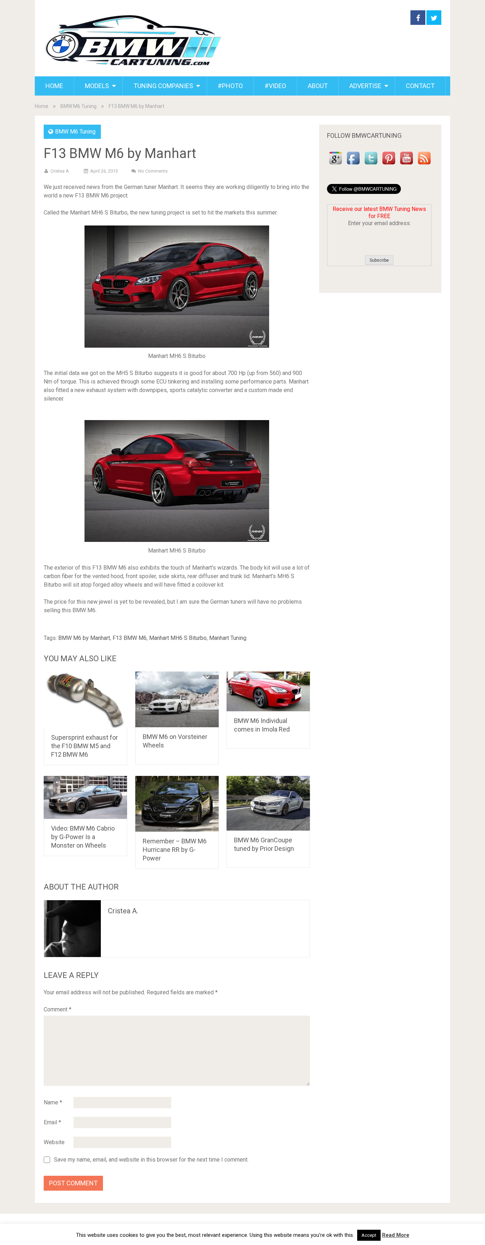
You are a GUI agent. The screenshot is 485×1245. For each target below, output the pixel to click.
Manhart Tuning (227, 638)
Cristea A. (60, 171)
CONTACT (420, 85)
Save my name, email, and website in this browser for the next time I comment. (151, 1160)
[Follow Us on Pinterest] (388, 164)
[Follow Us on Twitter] (371, 164)
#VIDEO (275, 85)
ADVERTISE (365, 85)
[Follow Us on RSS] (424, 164)
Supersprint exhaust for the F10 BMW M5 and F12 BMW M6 (84, 746)
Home (41, 106)
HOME (54, 85)
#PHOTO (230, 85)
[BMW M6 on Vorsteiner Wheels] (177, 699)
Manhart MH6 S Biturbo (178, 638)
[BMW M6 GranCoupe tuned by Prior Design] (268, 803)
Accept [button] (368, 1235)
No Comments (153, 171)
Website (54, 1142)
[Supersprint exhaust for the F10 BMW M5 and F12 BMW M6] (85, 700)
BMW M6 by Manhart (84, 638)
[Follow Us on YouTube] (406, 164)
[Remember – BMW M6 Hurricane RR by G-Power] (177, 804)
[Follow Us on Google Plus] (335, 164)
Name (53, 1102)
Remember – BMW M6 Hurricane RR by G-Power (175, 849)
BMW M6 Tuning (78, 106)
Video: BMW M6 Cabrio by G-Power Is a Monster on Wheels (83, 837)
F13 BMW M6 (130, 638)
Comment (57, 1009)
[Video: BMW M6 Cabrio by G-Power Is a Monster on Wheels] (85, 797)
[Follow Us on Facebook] (353, 164)
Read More (395, 1235)
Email (52, 1122)
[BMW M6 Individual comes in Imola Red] (268, 691)
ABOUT (318, 85)
